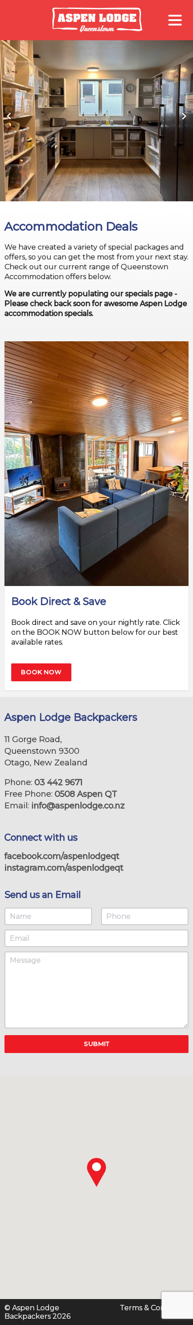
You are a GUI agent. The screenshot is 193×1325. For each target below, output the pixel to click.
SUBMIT (97, 1043)
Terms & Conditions (154, 1308)
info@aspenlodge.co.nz (78, 806)
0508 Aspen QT (86, 794)
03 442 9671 (59, 782)
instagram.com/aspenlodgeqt (63, 868)
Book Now (41, 671)
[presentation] (9, 116)
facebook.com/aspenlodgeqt (61, 856)
